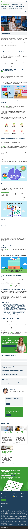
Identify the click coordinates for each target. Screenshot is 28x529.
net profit (2, 83)
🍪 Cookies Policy (15, 497)
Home (1, 4)
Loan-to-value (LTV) (3, 146)
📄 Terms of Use (15, 495)
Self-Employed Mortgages (6, 4)
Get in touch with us (13, 332)
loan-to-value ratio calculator (14, 163)
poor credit (5, 279)
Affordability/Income (5, 192)
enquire (11, 285)
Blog (21, 497)
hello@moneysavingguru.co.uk (5, 503)
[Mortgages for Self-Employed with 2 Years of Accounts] (20, 434)
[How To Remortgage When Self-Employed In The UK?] (7, 434)
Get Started (8, 414)
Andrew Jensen (4, 8)
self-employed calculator (21, 199)
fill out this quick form (14, 241)
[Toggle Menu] (26, 1)
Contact (22, 495)
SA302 (7, 106)
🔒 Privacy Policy (15, 496)
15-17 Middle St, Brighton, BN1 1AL (5, 504)
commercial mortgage (8, 249)
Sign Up (13, 475)
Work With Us (22, 496)
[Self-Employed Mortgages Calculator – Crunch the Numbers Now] (7, 454)
